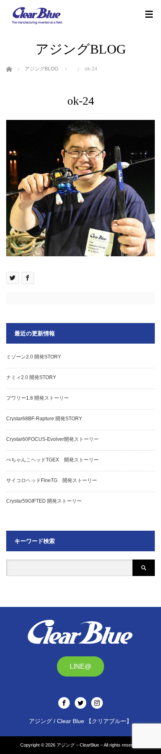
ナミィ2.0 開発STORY (31, 377)
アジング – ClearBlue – (80, 744)
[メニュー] (149, 14)
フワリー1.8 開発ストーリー (37, 398)
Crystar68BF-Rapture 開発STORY (44, 418)
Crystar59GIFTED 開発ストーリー (44, 501)
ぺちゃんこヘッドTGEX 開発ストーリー (52, 460)
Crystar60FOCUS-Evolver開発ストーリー (52, 439)
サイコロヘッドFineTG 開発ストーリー (51, 480)
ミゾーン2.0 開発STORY (33, 357)
